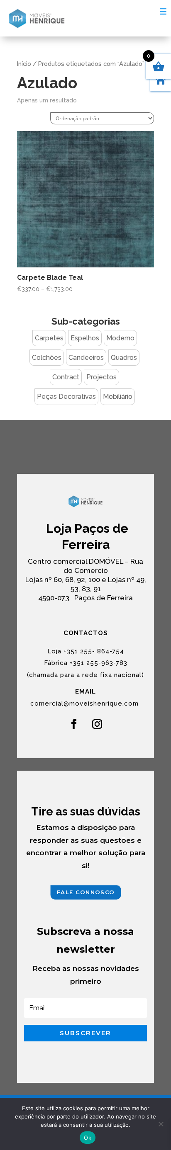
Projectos (101, 377)
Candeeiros (86, 357)
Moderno (120, 338)
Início (24, 63)
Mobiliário (117, 396)
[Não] (160, 1124)
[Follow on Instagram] (97, 724)
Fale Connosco (85, 892)
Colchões (46, 357)
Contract (65, 377)
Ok (87, 1137)
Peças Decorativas (66, 396)
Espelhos (85, 338)
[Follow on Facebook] (74, 724)
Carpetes (49, 338)
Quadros (124, 357)
